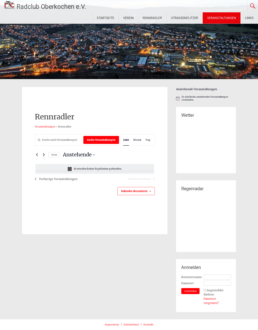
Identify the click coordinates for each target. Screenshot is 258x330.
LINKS (249, 18)
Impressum (112, 324)
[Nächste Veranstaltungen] (44, 155)
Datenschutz (131, 324)
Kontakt (148, 324)
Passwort (187, 283)
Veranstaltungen (45, 126)
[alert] (94, 169)
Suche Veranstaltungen (101, 139)
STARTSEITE (105, 18)
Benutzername (191, 277)
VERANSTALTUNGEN (221, 18)
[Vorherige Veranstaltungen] (37, 155)
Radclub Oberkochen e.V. (51, 6)
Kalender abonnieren (134, 191)
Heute (54, 154)
